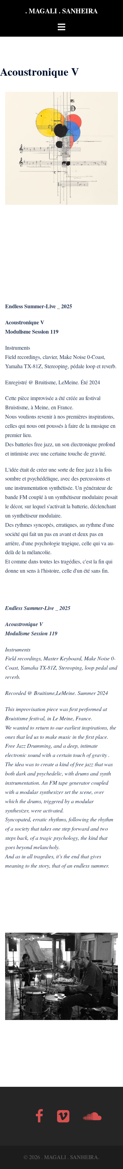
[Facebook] (39, 1119)
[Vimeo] (63, 1119)
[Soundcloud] (92, 1119)
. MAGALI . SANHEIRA (61, 11)
